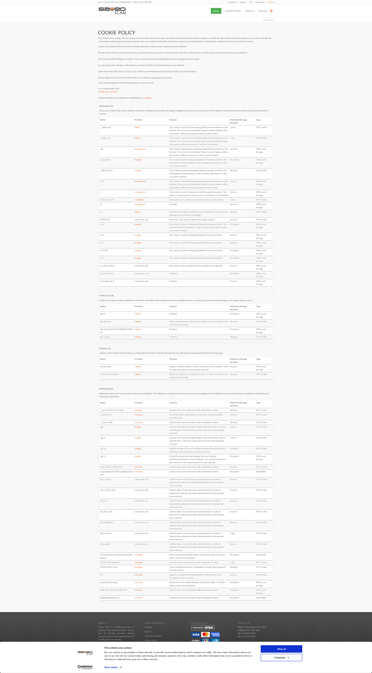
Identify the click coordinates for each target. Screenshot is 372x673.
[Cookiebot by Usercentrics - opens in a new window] (85, 667)
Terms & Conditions (153, 636)
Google (138, 159)
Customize (279, 657)
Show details (111, 667)
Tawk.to (138, 313)
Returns (148, 631)
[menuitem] (232, 2)
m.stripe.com (140, 149)
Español (271, 2)
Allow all (281, 649)
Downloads (232, 2)
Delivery (148, 627)
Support (243, 2)
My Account (260, 2)
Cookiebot (146, 98)
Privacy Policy (151, 640)
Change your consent (107, 91)
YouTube (138, 410)
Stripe (137, 127)
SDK (250, 2)
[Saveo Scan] (112, 10)
